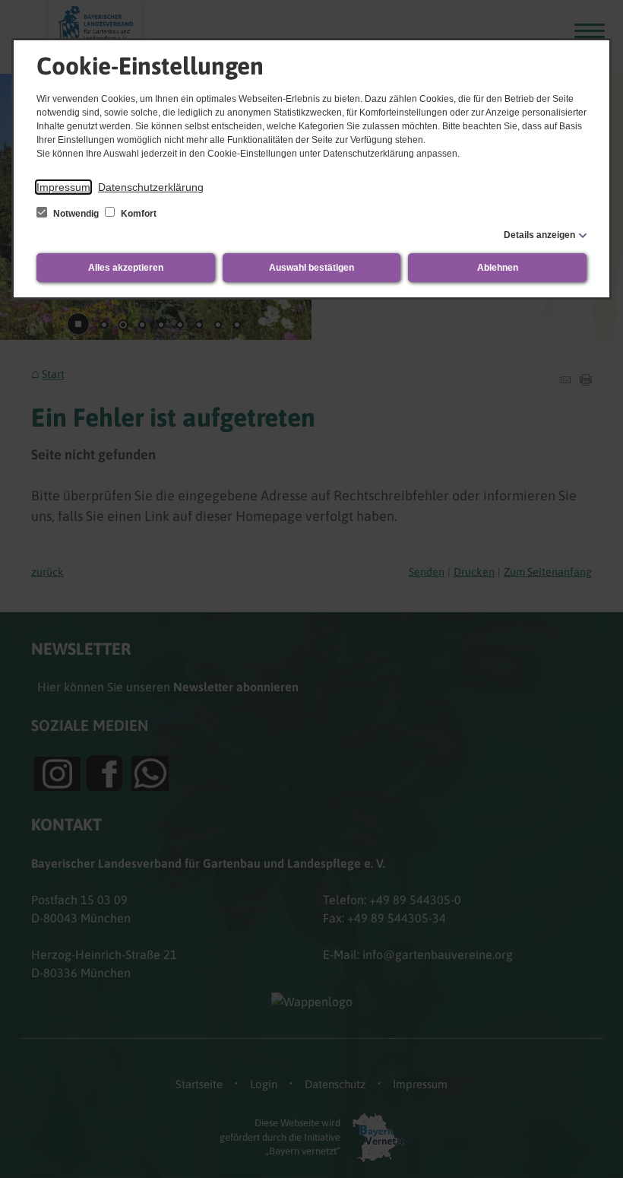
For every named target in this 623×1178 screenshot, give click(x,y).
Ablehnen (497, 267)
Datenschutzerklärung (151, 187)
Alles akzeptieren (125, 267)
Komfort (138, 213)
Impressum (63, 187)
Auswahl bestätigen (311, 267)
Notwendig (76, 213)
